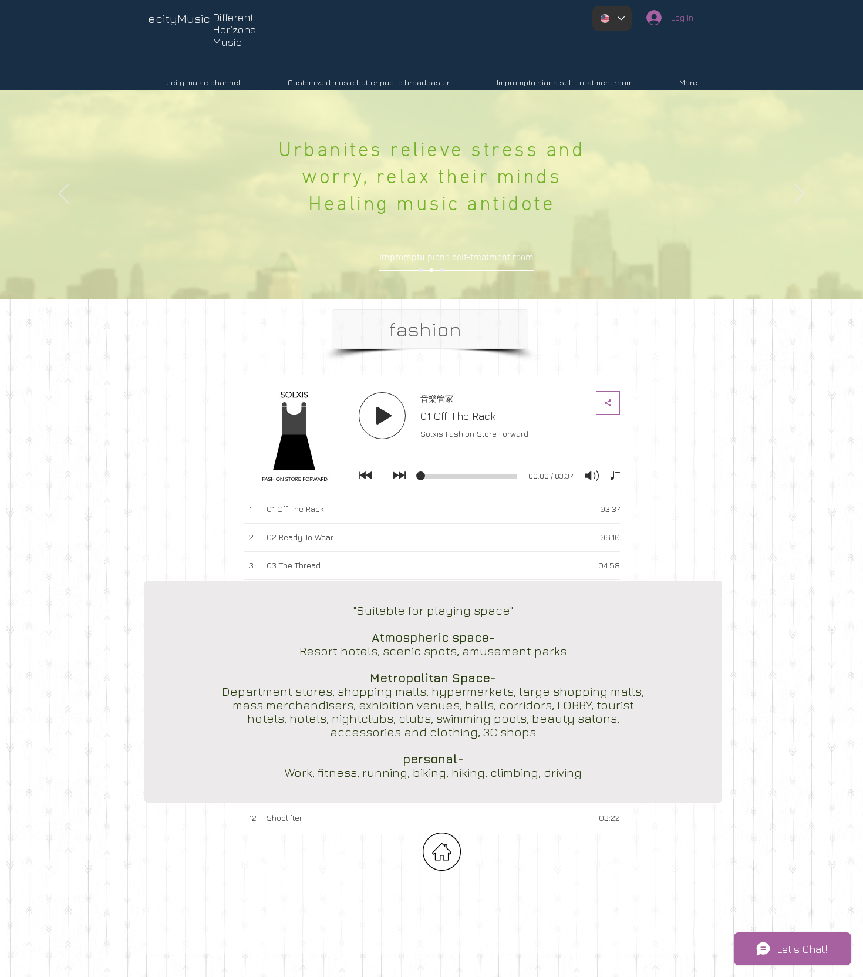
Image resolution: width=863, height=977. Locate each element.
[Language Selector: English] (612, 18)
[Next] (799, 194)
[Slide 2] (421, 270)
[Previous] (64, 194)
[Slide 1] (442, 270)
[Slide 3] (431, 270)
